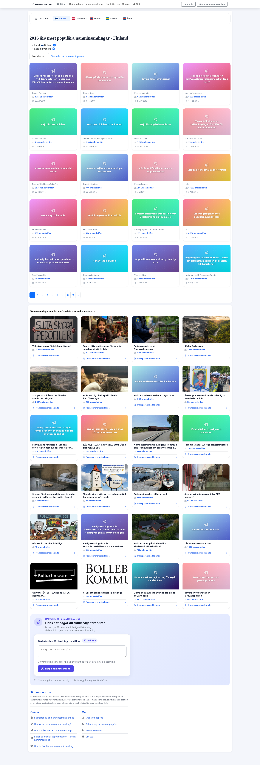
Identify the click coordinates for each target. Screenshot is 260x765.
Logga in (188, 4)
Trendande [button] (38, 56)
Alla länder (44, 18)
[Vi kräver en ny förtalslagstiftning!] (53, 337)
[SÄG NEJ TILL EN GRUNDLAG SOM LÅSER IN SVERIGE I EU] (104, 438)
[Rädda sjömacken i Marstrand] (155, 485)
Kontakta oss (113, 4)
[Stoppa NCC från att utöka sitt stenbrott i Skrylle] (53, 388)
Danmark (81, 18)
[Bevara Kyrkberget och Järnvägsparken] (206, 586)
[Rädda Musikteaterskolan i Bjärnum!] (155, 387)
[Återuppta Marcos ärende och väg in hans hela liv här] (206, 388)
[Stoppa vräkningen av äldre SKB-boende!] (206, 487)
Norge (98, 18)
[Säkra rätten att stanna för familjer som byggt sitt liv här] (104, 339)
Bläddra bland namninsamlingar (86, 4)
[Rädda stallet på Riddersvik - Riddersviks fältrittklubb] (155, 536)
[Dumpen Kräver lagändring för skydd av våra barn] (155, 586)
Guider (34, 712)
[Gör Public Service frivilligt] (53, 535)
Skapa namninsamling (58, 668)
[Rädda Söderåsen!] (206, 337)
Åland (130, 18)
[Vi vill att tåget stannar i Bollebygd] (104, 584)
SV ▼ (63, 4)
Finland (63, 18)
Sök (138, 4)
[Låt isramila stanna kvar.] (206, 535)
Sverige (114, 18)
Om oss (126, 4)
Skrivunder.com (42, 4)
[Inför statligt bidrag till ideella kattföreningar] (104, 388)
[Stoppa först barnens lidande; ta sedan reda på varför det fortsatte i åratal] (53, 487)
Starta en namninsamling (212, 4)
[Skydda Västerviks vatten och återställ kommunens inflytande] (104, 487)
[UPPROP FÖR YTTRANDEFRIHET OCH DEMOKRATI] (53, 586)
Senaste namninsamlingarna (67, 56)
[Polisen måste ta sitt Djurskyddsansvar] (155, 339)
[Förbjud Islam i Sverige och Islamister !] (206, 436)
